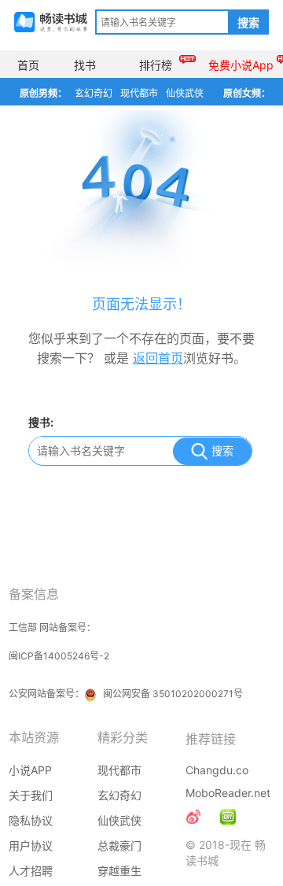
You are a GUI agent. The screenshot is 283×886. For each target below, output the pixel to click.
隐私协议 (31, 820)
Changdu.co (217, 770)
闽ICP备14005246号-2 (59, 656)
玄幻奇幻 (93, 93)
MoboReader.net (228, 792)
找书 (85, 65)
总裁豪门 (119, 845)
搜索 (248, 23)
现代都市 (139, 93)
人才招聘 (31, 870)
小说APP (30, 770)
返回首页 (158, 358)
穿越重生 (119, 870)
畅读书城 (50, 22)
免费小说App (241, 65)
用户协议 (31, 845)
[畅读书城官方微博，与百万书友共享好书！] (193, 817)
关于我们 (31, 795)
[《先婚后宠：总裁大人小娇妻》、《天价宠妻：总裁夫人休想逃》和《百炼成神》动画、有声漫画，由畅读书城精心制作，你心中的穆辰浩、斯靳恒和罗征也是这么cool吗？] (228, 817)
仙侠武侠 (185, 93)
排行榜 (155, 65)
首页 (28, 65)
